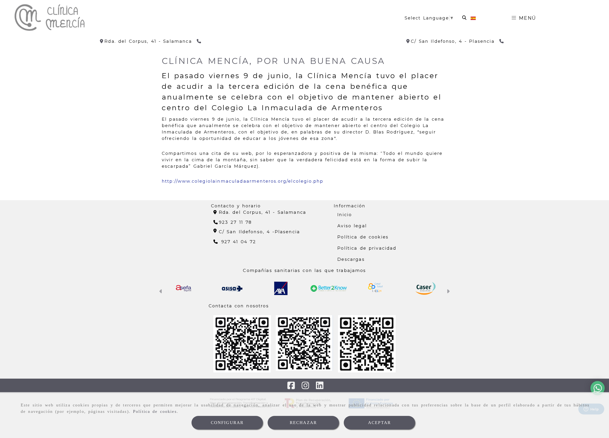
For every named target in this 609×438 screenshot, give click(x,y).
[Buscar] (464, 18)
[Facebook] (291, 387)
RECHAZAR (303, 422)
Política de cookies (155, 411)
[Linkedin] (320, 387)
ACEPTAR (379, 422)
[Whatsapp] (596, 390)
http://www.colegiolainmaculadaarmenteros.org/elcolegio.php (242, 181)
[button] (160, 291)
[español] (473, 18)
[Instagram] (305, 387)
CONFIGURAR (227, 422)
